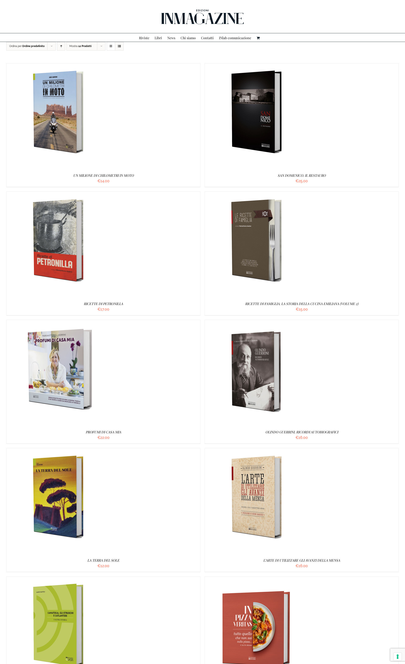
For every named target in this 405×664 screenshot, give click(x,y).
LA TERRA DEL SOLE (103, 560)
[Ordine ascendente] (61, 46)
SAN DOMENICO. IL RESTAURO (302, 175)
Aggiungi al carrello (49, 116)
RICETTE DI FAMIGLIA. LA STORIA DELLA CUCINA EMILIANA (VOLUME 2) (301, 303)
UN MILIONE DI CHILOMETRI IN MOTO (103, 175)
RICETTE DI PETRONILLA (103, 303)
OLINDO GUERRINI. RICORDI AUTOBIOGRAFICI (301, 432)
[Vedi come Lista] (119, 46)
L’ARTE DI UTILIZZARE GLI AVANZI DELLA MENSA (301, 560)
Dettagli (80, 116)
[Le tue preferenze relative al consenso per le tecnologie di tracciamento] (398, 657)
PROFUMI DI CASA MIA (103, 432)
